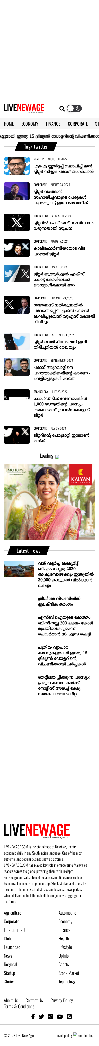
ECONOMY (29, 124)
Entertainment (14, 930)
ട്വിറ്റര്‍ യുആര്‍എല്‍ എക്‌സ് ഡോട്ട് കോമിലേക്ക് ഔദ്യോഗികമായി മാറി (59, 280)
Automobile (67, 912)
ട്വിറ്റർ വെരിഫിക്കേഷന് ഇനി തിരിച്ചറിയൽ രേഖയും (60, 345)
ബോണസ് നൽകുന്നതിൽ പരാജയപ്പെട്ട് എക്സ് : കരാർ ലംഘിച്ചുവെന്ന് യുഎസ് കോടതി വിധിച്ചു (64, 314)
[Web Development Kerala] (84, 1035)
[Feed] (69, 1016)
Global (8, 938)
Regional (10, 964)
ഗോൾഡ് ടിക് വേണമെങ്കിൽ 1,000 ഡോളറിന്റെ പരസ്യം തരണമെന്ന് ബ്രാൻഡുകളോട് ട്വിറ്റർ (62, 407)
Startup (9, 973)
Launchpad (12, 947)
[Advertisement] (49, 49)
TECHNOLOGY (41, 216)
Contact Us (34, 1000)
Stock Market (69, 973)
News (8, 956)
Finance (64, 930)
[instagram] (50, 1016)
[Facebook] (33, 1016)
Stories (9, 981)
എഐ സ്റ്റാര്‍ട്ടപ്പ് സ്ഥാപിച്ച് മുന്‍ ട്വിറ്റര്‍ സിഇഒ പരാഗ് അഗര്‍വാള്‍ (64, 169)
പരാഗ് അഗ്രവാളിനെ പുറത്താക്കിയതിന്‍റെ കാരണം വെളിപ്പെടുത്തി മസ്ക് (62, 373)
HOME (9, 124)
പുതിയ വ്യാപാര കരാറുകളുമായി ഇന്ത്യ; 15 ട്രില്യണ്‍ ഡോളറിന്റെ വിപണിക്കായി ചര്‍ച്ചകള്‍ (62, 656)
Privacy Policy (62, 1000)
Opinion (64, 956)
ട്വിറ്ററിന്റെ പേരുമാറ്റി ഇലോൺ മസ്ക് (61, 438)
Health (64, 938)
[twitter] (41, 1016)
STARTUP (39, 159)
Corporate (11, 921)
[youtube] (60, 1016)
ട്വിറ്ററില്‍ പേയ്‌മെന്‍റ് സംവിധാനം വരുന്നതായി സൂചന (63, 226)
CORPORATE (78, 124)
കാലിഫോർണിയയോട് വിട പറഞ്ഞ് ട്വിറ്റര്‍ (59, 251)
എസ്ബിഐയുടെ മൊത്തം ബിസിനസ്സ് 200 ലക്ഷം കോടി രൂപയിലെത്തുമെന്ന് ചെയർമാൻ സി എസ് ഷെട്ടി (65, 626)
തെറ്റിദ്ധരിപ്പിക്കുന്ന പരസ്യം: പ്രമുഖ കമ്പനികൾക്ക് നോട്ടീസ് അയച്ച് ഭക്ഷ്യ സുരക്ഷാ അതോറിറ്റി (64, 686)
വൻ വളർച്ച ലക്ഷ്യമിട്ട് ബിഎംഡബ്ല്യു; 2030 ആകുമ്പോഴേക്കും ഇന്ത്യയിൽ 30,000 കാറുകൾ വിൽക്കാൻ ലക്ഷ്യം (66, 574)
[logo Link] (24, 110)
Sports (64, 964)
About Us (11, 1000)
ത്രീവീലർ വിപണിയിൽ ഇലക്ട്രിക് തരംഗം (59, 601)
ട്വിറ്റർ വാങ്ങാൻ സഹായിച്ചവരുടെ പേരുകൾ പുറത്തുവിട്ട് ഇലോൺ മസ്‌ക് (61, 197)
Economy (65, 921)
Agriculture (12, 912)
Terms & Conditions (19, 1006)
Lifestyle (65, 947)
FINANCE (53, 124)
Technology (67, 981)
